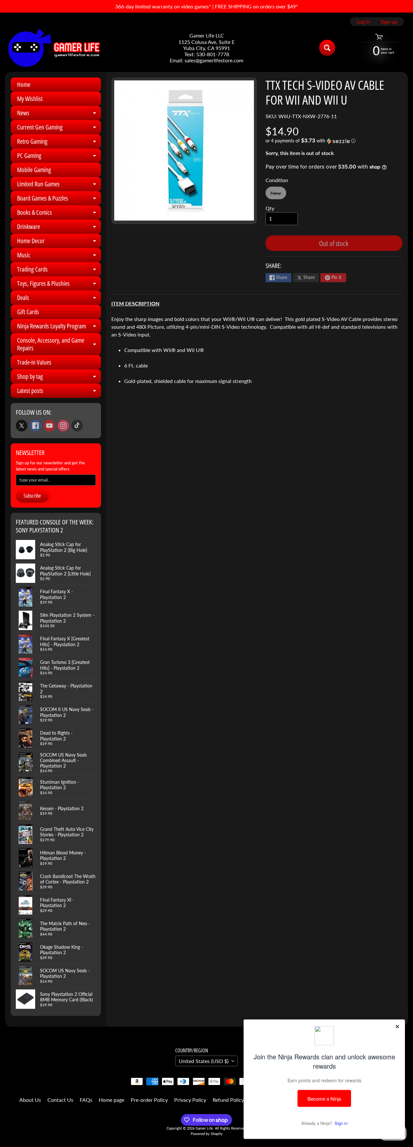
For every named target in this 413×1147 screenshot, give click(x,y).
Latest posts (59, 392)
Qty (270, 208)
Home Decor (59, 242)
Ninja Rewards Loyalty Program (59, 327)
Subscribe (32, 495)
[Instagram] (63, 425)
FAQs (86, 1100)
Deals (59, 299)
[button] (334, 141)
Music (59, 256)
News (59, 114)
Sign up (388, 21)
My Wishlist (30, 98)
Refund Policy (228, 1100)
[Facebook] (35, 425)
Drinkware (59, 228)
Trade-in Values (34, 362)
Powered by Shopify (207, 1134)
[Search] (327, 48)
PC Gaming (59, 157)
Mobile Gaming (34, 169)
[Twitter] (21, 425)
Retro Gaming (59, 143)
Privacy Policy (190, 1100)
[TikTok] (77, 425)
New (278, 194)
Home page (111, 1100)
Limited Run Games (59, 185)
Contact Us (60, 1100)
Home (23, 84)
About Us (30, 1100)
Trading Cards (59, 270)
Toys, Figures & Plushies (59, 285)
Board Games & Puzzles (59, 199)
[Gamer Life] (53, 48)
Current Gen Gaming (59, 128)
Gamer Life (204, 1128)
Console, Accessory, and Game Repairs (59, 344)
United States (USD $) (203, 1061)
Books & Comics (59, 214)
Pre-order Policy (149, 1100)
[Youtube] (49, 425)
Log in (363, 21)
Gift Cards (28, 311)
